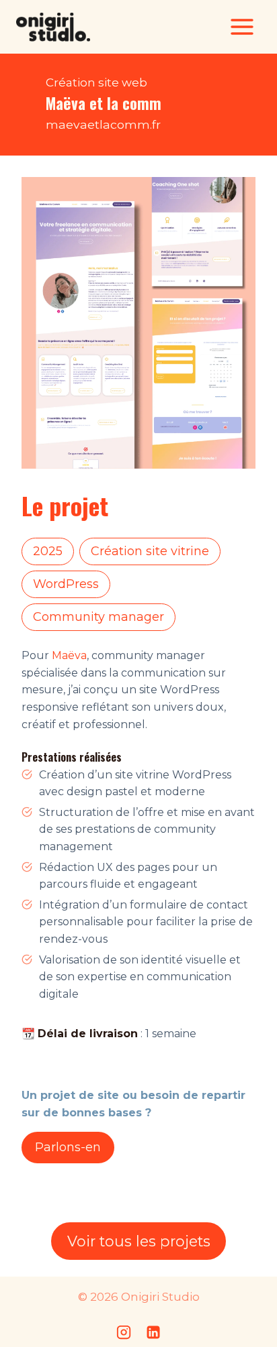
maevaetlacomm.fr (103, 124)
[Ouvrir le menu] (242, 26)
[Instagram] (123, 1332)
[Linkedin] (153, 1332)
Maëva (69, 655)
